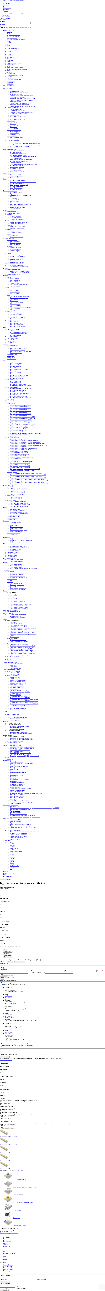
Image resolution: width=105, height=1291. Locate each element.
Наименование (10, 960)
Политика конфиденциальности (9, 1233)
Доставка (5, 11)
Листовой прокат (8, 1265)
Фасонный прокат (8, 1269)
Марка (25, 960)
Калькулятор (6, 1246)
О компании (6, 3)
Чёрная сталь (6, 1252)
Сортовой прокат (8, 1266)
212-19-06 (4, 15)
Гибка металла (17, 1210)
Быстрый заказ (4, 963)
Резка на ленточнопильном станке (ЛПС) (24, 1187)
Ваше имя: (4, 1279)
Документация (7, 957)
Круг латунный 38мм (6, 1152)
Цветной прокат (7, 1271)
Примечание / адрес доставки (9, 1054)
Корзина (2, 24)
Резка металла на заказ (19, 1179)
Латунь (5, 1257)
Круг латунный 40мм (6, 1168)
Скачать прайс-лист (5, 1119)
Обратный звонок (5, 16)
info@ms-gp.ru (4, 19)
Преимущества (7, 955)
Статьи (5, 1243)
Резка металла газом (18, 1194)
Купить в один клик (19, 961)
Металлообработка (8, 85)
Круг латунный (4, 921)
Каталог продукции (8, 30)
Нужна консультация (6, 1060)
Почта (66, 971)
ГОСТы (5, 6)
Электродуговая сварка (19, 1225)
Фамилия (33, 971)
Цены (5, 950)
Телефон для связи (21, 1288)
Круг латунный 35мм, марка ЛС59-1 (10, 1144)
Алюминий (6, 1254)
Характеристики (8, 951)
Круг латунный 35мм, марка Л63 (9, 1136)
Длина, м (33, 960)
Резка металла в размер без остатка (23, 1202)
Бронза (5, 1259)
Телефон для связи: (41, 1279)
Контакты (6, 5)
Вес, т (38, 960)
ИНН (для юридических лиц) (37, 972)
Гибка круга (16, 1218)
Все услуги (20, 1170)
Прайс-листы (7, 8)
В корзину (10, 961)
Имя (1, 971)
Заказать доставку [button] (6, 1047)
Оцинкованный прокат (9, 1268)
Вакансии (6, 9)
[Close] (0, 1285)
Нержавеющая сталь (9, 1253)
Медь (4, 1256)
